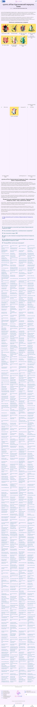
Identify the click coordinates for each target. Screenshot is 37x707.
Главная (11, 8)
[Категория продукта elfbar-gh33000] (14, 29)
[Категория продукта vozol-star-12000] (14, 112)
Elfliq (29, 202)
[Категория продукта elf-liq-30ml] (31, 142)
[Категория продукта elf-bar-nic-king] (23, 41)
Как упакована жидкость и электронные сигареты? (18, 230)
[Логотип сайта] (18, 1)
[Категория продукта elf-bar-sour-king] (31, 71)
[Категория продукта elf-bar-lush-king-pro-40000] (23, 29)
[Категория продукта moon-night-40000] (5, 29)
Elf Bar (8, 13)
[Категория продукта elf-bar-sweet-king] (14, 41)
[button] (18, 217)
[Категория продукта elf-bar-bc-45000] (5, 41)
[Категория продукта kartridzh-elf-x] (23, 142)
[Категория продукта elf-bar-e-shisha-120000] (31, 29)
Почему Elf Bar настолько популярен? (14, 243)
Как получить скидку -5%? (11, 233)
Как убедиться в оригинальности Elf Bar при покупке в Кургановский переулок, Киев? (18, 240)
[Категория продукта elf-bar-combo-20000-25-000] (5, 142)
